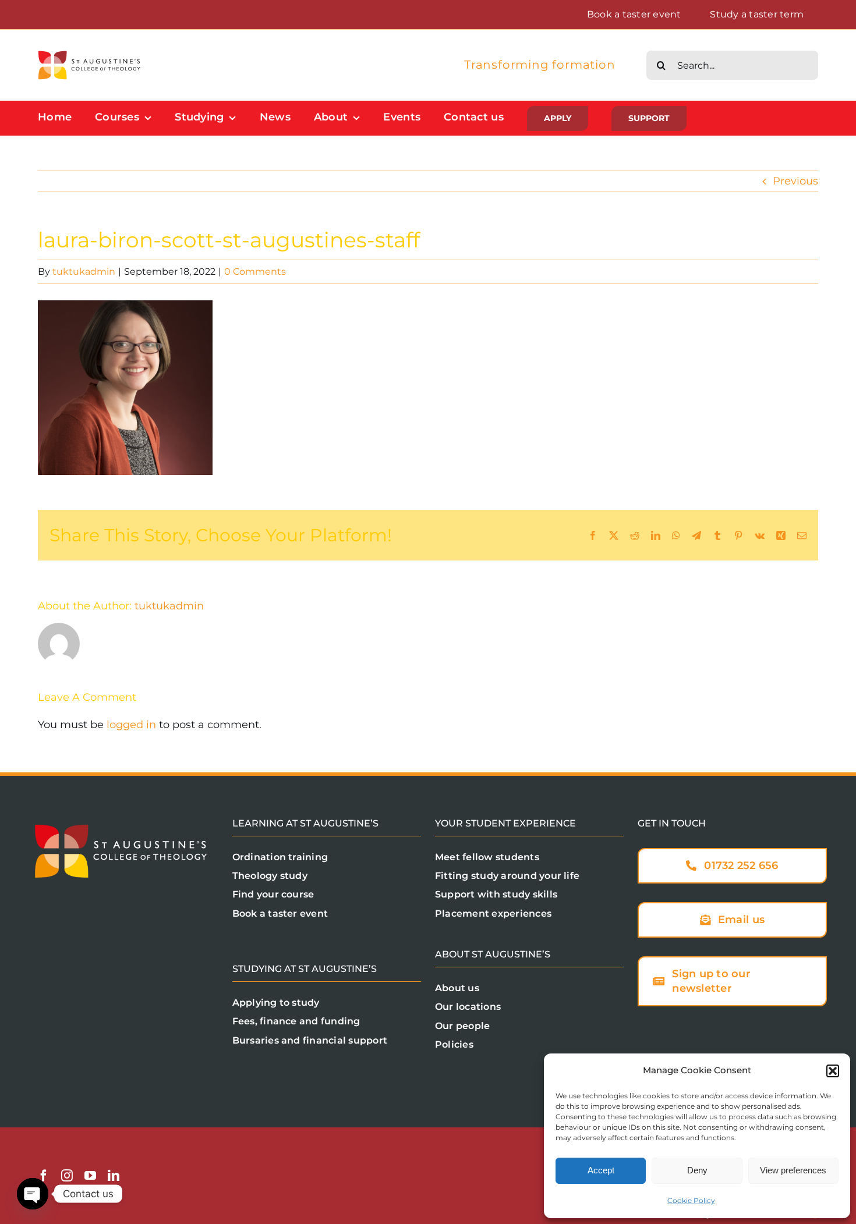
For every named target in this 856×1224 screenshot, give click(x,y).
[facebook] (43, 1176)
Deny (697, 1170)
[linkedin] (113, 1176)
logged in (131, 724)
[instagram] (67, 1176)
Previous (795, 181)
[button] (833, 1071)
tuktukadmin (83, 271)
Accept (601, 1170)
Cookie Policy (691, 1200)
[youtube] (90, 1176)
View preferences (793, 1170)
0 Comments (255, 271)
